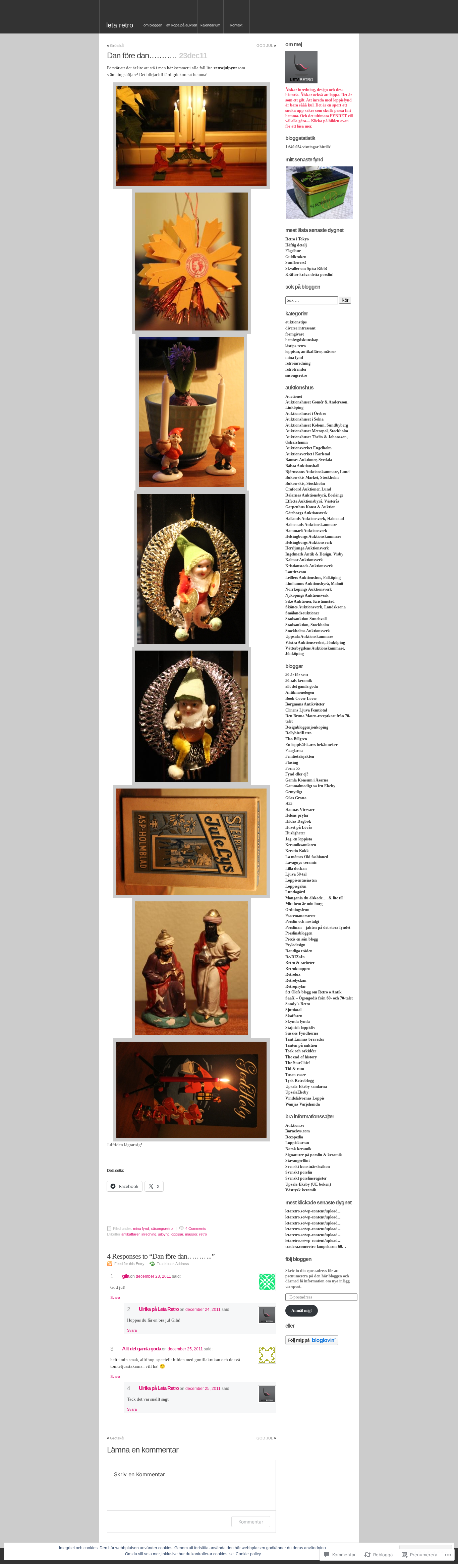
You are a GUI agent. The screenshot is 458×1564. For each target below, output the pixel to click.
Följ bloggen (298, 1259)
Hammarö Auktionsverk (306, 530)
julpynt (163, 1234)
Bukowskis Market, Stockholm (312, 477)
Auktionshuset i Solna (304, 419)
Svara (115, 1297)
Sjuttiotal (293, 1010)
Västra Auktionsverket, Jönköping (315, 642)
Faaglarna (294, 750)
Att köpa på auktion (181, 25)
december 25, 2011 (185, 1349)
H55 (288, 803)
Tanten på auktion (301, 1045)
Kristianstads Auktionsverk (309, 566)
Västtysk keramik (300, 1190)
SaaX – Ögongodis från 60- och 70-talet (319, 998)
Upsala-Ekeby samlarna (306, 1086)
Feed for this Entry (129, 1264)
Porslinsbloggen (298, 933)
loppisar (177, 1234)
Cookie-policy (248, 1554)
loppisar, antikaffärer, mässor (310, 351)
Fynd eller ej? (296, 774)
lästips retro (295, 346)
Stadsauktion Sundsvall (306, 618)
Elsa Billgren (296, 739)
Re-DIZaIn (295, 957)
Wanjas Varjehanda (302, 1104)
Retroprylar (295, 986)
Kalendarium (210, 25)
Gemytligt (293, 792)
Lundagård (295, 892)
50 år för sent (296, 674)
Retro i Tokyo (297, 239)
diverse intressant (300, 328)
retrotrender (295, 369)
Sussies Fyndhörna (301, 1033)
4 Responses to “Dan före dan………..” (161, 1256)
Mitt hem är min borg (304, 903)
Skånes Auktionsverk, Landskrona (315, 607)
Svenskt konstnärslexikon (307, 1166)
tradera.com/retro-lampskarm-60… (315, 1246)
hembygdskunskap (302, 340)
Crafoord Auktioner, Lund (308, 489)
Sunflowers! (295, 262)
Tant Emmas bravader (304, 1039)
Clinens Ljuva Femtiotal (306, 710)
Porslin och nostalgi (302, 921)
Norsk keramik (298, 1148)
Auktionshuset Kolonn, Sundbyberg (316, 425)
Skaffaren (293, 1016)
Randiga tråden (298, 951)
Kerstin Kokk (297, 850)
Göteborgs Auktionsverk (306, 513)
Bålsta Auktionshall (302, 465)
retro (203, 1234)
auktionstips (296, 322)
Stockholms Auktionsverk (307, 630)
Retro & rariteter (299, 962)
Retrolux (292, 974)
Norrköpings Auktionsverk (308, 589)
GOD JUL (264, 46)
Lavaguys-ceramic (301, 862)
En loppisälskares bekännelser (311, 744)
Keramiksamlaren (300, 844)
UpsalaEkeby (296, 1092)
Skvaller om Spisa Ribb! (306, 268)
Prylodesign (295, 945)
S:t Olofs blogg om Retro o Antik (313, 992)
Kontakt (236, 25)
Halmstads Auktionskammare (311, 524)
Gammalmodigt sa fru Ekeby (310, 786)
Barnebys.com (297, 1131)
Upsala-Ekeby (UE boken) (308, 1184)
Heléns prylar (296, 815)
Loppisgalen (295, 886)
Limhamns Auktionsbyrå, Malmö (314, 583)
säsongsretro (162, 1228)
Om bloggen (153, 25)
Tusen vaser (295, 1074)
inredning (148, 1234)
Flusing (291, 762)
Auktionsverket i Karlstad (307, 454)
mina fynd (141, 1228)
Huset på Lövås (298, 827)
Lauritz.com (295, 572)
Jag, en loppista (298, 839)
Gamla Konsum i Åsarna (306, 780)
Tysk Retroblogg (299, 1080)
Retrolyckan (295, 980)
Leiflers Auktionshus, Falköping (313, 577)
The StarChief (297, 1062)
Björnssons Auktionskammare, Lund (317, 471)
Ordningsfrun (297, 909)
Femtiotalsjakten (299, 756)
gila (125, 1276)
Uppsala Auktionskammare (309, 636)
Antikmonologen (299, 692)
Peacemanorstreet (300, 915)
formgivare (294, 334)
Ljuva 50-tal (295, 874)
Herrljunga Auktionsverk (307, 548)
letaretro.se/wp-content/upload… (313, 1211)
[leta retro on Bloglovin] (311, 1343)
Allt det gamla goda (141, 1348)
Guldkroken (295, 256)
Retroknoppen (297, 968)
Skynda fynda (297, 1021)
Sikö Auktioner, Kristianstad (310, 601)
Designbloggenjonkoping (306, 727)
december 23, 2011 (153, 1276)
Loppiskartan (297, 1142)
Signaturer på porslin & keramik (313, 1154)
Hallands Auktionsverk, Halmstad (314, 518)
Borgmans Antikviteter (305, 704)
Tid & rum (294, 1068)
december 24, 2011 (203, 1309)
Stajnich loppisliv (300, 1027)
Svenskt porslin (298, 1172)
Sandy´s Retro (297, 1003)
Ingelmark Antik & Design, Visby (314, 554)
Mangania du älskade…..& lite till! (315, 898)
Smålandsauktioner (302, 613)
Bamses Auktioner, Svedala (308, 459)
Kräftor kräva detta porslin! (309, 274)
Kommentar (250, 1521)
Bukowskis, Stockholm (305, 483)
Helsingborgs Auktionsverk (308, 542)
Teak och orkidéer (300, 1051)
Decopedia (294, 1137)
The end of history (301, 1057)
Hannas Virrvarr (299, 809)
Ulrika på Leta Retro (159, 1309)
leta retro (119, 25)
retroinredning (297, 363)
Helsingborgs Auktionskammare (313, 536)
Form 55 (292, 768)
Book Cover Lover (301, 698)
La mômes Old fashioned (306, 856)
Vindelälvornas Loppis (305, 1098)
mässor (191, 1234)
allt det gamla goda (301, 686)
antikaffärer (130, 1234)
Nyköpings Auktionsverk (307, 595)
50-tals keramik (298, 680)
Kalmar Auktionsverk (304, 559)
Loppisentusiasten (301, 880)
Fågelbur (293, 250)
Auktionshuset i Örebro (305, 413)
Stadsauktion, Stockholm (307, 624)
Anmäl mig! (301, 1310)
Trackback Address (173, 1264)
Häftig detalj (296, 245)
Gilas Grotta (295, 798)
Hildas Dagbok (298, 821)
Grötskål (117, 46)
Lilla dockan (296, 868)
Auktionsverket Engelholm (308, 448)
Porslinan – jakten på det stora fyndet (317, 927)
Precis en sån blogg (301, 939)
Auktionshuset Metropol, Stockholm (316, 431)
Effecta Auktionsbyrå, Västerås (312, 501)
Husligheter (295, 833)
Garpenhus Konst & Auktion (310, 507)
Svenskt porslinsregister (306, 1178)
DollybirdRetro (298, 733)
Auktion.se (294, 1125)
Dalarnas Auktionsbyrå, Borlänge (314, 495)
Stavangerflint (297, 1160)
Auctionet (293, 396)
